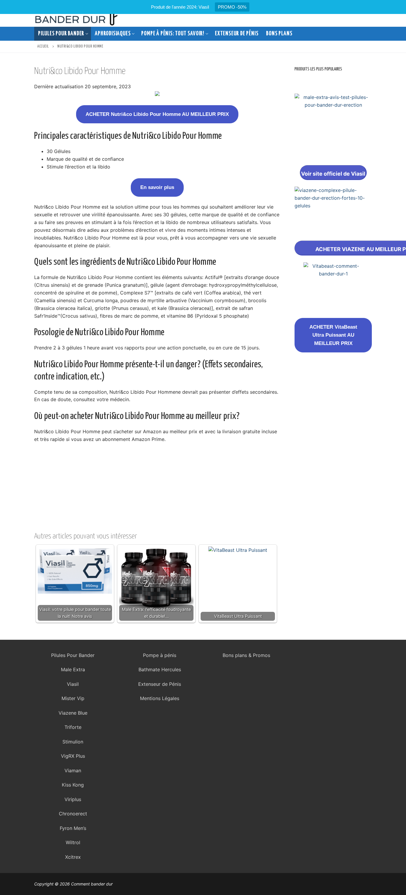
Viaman (72, 770)
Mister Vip (73, 698)
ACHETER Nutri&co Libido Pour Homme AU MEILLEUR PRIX (157, 114)
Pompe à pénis (159, 655)
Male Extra (73, 669)
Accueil (43, 46)
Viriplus (72, 799)
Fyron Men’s (73, 828)
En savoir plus (157, 187)
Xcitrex (73, 857)
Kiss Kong (73, 785)
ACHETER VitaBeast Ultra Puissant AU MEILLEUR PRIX (333, 335)
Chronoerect (73, 814)
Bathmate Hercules (160, 669)
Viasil (73, 684)
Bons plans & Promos (246, 655)
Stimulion (72, 742)
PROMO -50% (232, 7)
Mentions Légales (159, 698)
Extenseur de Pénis (159, 684)
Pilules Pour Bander (73, 655)
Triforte (72, 727)
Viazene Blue (73, 713)
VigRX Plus (73, 756)
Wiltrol (73, 842)
